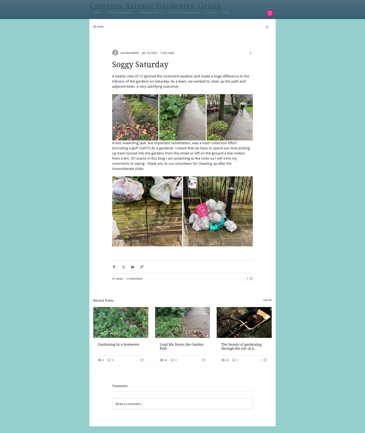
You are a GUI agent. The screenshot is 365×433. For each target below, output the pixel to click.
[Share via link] (142, 267)
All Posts (98, 26)
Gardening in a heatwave (118, 344)
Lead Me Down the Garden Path (182, 346)
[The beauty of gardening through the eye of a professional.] (244, 322)
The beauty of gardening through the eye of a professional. (241, 346)
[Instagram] (270, 13)
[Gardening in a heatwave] (120, 322)
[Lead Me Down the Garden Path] (182, 322)
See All (267, 300)
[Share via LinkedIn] (132, 267)
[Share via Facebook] (114, 267)
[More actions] (250, 52)
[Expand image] (135, 117)
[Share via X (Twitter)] (123, 267)
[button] (267, 26)
